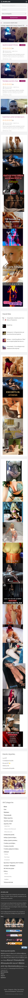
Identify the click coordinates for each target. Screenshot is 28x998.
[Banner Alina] (13, 614)
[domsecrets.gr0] (13, 593)
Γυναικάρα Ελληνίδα (8, 760)
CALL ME (25, 966)
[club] (13, 573)
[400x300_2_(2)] (13, 739)
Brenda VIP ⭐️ (6, 763)
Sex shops (7, 857)
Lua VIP (5, 758)
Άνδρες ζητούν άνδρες (8, 87)
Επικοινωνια (20, 991)
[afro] (14, 471)
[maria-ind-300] (13, 512)
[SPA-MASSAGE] (13, 428)
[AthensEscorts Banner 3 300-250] (13, 220)
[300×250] (13, 145)
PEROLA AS (6, 765)
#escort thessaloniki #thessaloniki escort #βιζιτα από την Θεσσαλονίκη (12, 963)
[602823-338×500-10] (14, 676)
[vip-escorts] (13, 164)
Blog (15, 989)
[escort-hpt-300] (13, 408)
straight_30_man (14, 51)
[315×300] (13, 184)
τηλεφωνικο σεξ (4, 970)
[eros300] (13, 296)
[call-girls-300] (13, 257)
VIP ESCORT (18, 968)
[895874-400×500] (13, 701)
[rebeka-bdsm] (13, 491)
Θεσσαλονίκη (7, 876)
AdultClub (7, 826)
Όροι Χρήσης (20, 989)
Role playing (12, 968)
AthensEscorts (8, 831)
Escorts (8, 968)
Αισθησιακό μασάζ (7, 51)
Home (5, 989)
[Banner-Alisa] (13, 552)
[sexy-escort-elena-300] (13, 446)
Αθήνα (6, 873)
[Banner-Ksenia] (13, 653)
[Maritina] (13, 366)
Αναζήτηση (14, 17)
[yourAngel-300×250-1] (13, 237)
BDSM (22, 966)
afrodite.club (6, 1)
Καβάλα (6, 879)
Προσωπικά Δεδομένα (10, 991)
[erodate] (14, 203)
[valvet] (13, 277)
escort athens (4, 968)
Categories (11, 989)
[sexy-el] (13, 633)
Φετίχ (22, 968)
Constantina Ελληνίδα (8, 768)
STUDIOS (7, 860)
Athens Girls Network (10, 829)
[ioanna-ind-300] (13, 532)
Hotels (6, 854)
